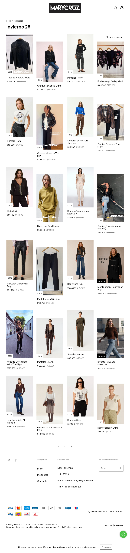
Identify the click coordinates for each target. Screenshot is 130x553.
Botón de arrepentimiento (73, 527)
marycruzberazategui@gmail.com (75, 480)
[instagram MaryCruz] (8, 460)
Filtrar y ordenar (114, 36)
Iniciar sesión (98, 511)
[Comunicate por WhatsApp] (123, 534)
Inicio (8, 21)
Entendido (106, 547)
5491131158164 (65, 467)
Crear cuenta (115, 511)
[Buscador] (115, 8)
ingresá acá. (54, 527)
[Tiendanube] (114, 526)
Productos (42, 474)
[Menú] (8, 8)
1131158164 (63, 474)
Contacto (42, 481)
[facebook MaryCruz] (15, 460)
